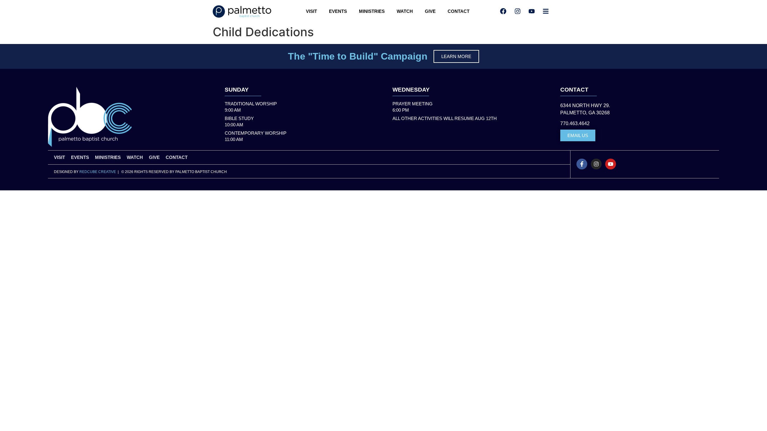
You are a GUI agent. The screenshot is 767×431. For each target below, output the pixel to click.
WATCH (405, 11)
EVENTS (338, 11)
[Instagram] (596, 164)
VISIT (311, 11)
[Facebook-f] (581, 164)
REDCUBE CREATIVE (97, 172)
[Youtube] (610, 164)
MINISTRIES (372, 11)
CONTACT (458, 11)
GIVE (430, 11)
